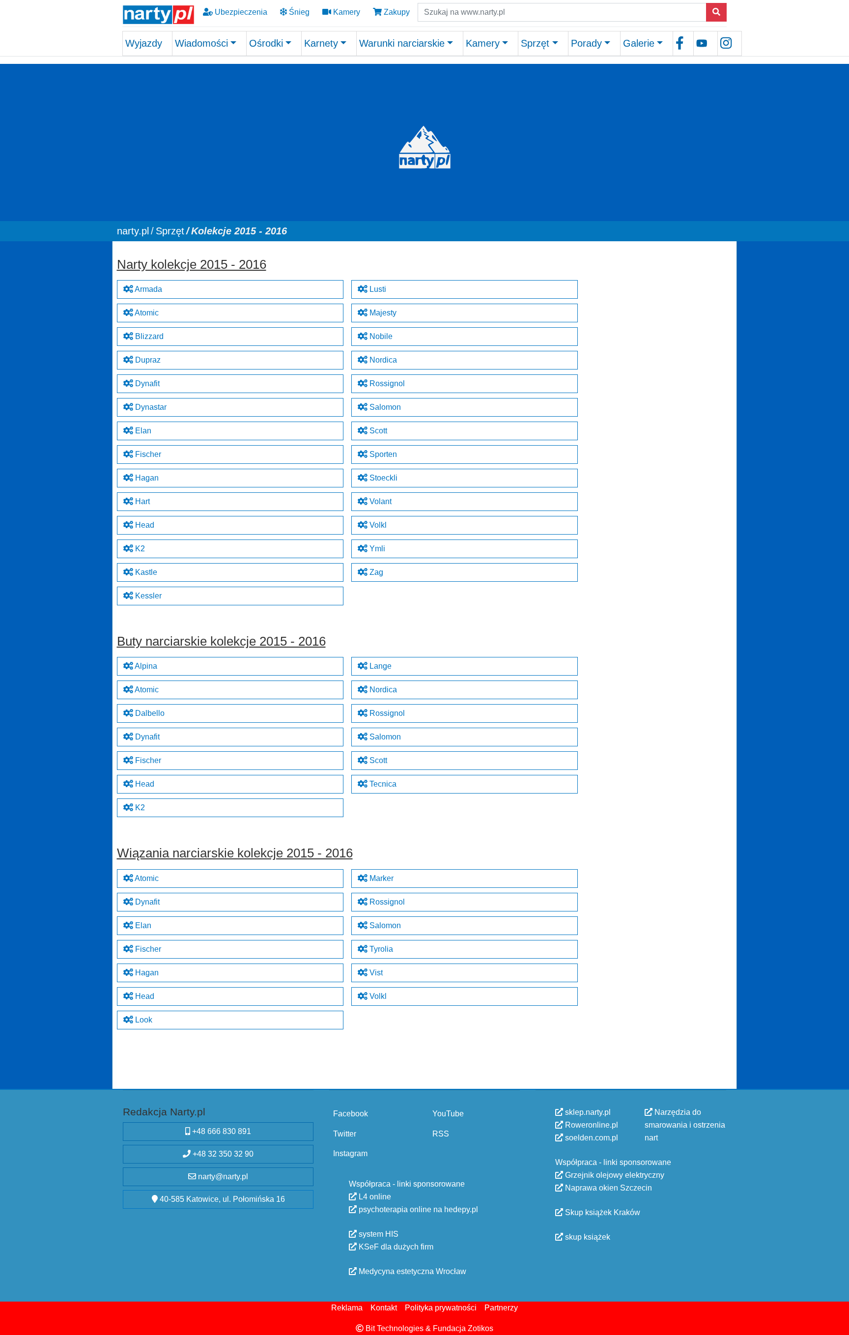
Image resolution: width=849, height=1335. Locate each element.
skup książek (586, 1237)
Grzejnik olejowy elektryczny (613, 1175)
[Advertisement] (657, 314)
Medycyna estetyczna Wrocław (411, 1271)
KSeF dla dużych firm (395, 1247)
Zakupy (396, 12)
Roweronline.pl (590, 1125)
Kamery (345, 12)
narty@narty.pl (222, 1176)
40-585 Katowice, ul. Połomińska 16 (221, 1199)
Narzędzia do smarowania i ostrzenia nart (685, 1125)
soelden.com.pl (590, 1138)
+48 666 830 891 (220, 1131)
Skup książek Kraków (601, 1212)
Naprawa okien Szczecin (607, 1188)
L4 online (374, 1197)
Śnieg (298, 12)
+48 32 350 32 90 (222, 1154)
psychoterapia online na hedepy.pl (417, 1209)
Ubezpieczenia (240, 12)
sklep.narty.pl (587, 1112)
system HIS (377, 1234)
